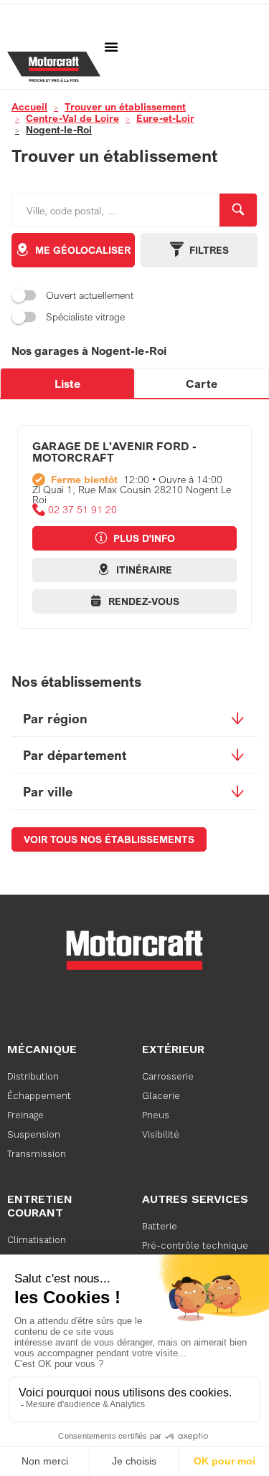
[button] (111, 46)
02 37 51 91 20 (82, 510)
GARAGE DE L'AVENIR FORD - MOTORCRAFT (114, 452)
